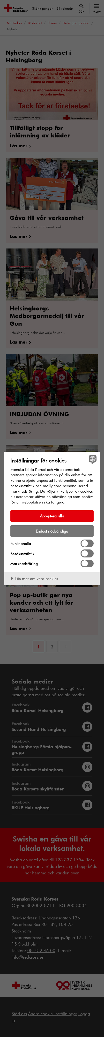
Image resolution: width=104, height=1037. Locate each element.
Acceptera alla (52, 515)
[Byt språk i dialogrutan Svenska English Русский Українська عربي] (92, 459)
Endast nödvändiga (52, 531)
